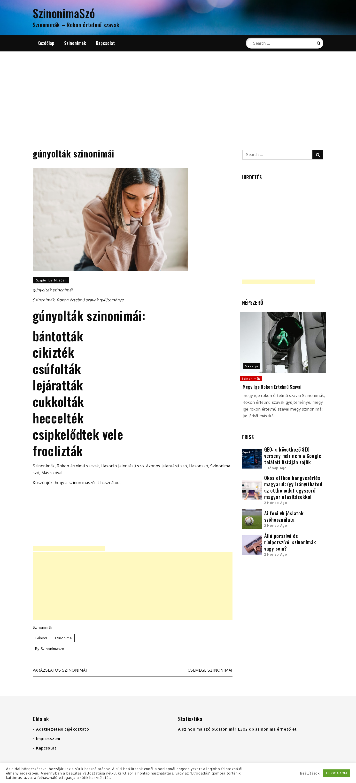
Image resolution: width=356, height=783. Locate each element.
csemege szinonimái (210, 670)
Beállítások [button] (310, 773)
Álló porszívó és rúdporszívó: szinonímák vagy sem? (290, 542)
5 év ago (251, 366)
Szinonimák (75, 43)
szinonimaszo (52, 649)
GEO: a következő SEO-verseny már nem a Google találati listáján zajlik (292, 456)
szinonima (63, 638)
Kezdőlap (46, 43)
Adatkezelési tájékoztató (62, 729)
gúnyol (41, 638)
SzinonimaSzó (64, 13)
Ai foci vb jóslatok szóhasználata (283, 516)
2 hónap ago (275, 503)
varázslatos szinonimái (60, 670)
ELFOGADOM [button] (336, 773)
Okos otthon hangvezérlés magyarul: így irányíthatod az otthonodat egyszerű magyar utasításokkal (293, 487)
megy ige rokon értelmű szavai (272, 387)
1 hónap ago (275, 468)
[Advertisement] (178, 94)
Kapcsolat (105, 43)
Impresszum (48, 738)
